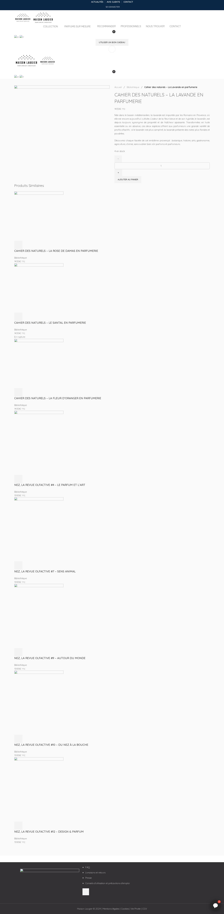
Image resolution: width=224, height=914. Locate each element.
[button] (18, 245)
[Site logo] (23, 17)
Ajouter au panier (128, 179)
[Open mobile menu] (112, 49)
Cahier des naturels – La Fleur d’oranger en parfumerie (57, 398)
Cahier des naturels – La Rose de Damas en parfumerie (56, 250)
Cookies (125, 908)
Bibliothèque (133, 87)
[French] (22, 36)
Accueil (118, 87)
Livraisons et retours (95, 872)
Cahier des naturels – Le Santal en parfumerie (50, 322)
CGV (144, 908)
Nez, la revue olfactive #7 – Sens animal (45, 571)
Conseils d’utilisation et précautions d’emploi (107, 883)
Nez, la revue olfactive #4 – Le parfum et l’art (49, 485)
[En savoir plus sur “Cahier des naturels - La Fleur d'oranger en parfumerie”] (18, 392)
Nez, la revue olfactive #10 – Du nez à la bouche (51, 744)
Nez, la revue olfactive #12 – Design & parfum (49, 831)
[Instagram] (158, 869)
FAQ (87, 867)
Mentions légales (111, 908)
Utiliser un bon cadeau (112, 42)
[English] (17, 36)
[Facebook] (149, 869)
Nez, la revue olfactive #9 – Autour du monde (49, 658)
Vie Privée (136, 908)
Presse (88, 877)
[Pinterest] (167, 869)
